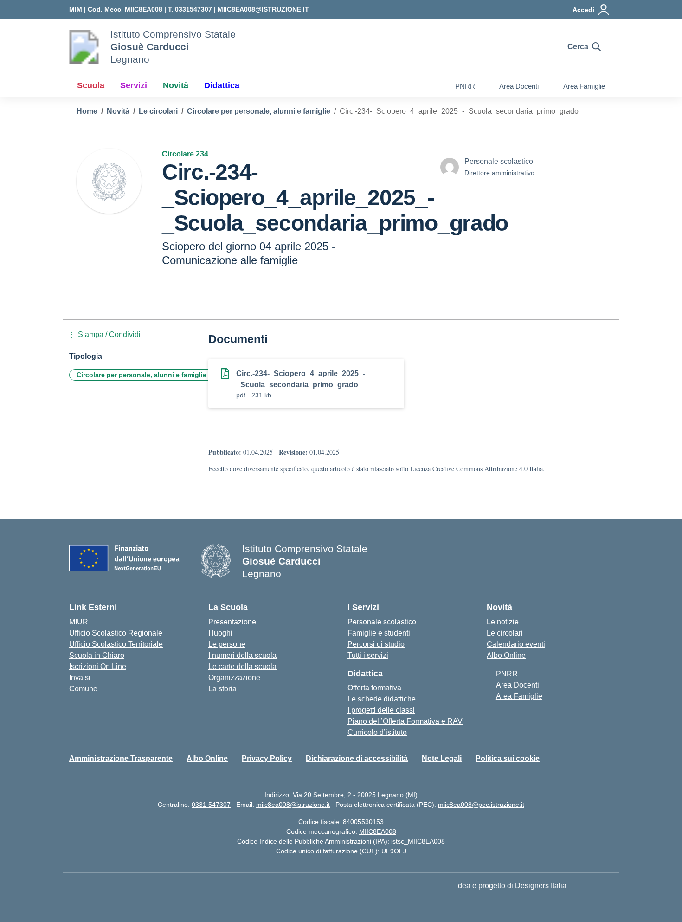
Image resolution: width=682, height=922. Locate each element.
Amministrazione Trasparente (121, 758)
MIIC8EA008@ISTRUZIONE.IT (263, 9)
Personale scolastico (381, 622)
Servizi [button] (133, 85)
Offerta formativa (374, 688)
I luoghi (220, 633)
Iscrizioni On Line (97, 666)
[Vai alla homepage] (84, 47)
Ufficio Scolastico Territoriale (116, 644)
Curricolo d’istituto (377, 732)
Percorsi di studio (376, 644)
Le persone (226, 644)
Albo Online (506, 655)
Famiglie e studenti (378, 633)
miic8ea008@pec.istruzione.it (481, 804)
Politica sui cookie (508, 758)
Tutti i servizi (367, 655)
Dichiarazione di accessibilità (357, 758)
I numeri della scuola (242, 655)
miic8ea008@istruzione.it (293, 804)
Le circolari (505, 633)
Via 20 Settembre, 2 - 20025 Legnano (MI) (355, 795)
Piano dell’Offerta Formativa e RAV (405, 721)
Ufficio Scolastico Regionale (115, 633)
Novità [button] (175, 85)
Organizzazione (234, 678)
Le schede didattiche (381, 699)
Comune (83, 689)
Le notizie (503, 622)
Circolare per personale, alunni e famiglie (141, 374)
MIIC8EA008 (377, 831)
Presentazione (232, 622)
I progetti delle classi (381, 710)
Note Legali (442, 758)
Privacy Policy (267, 758)
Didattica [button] (221, 85)
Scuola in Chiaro (96, 655)
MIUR (78, 622)
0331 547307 (211, 804)
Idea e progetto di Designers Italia (511, 886)
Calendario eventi (516, 644)
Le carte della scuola (242, 666)
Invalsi (79, 678)
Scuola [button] (90, 85)
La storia (222, 689)
